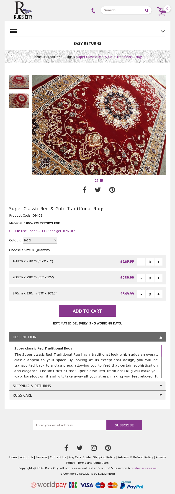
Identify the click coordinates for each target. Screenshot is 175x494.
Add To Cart (87, 311)
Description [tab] (24, 337)
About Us (26, 457)
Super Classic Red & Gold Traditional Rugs (109, 57)
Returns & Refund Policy (135, 457)
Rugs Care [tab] (22, 395)
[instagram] (94, 449)
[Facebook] (66, 449)
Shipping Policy (104, 457)
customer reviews (144, 468)
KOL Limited (106, 474)
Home (37, 57)
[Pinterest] (108, 449)
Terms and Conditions (93, 463)
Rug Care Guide (80, 457)
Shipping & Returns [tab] (32, 386)
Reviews (41, 457)
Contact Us (58, 457)
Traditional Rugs (59, 57)
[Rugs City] (23, 3)
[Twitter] (79, 449)
